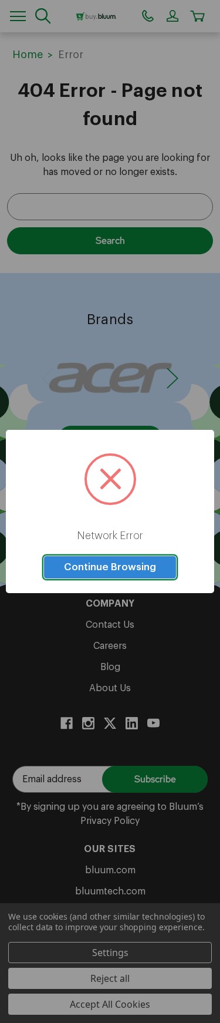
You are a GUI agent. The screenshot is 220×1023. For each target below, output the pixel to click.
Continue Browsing (110, 567)
